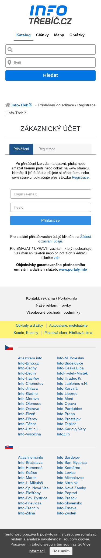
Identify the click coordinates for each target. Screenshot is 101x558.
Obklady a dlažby (29, 325)
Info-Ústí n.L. (29, 429)
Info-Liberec (67, 393)
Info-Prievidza (29, 503)
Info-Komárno (68, 467)
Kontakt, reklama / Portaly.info (51, 298)
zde (57, 258)
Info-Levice (66, 472)
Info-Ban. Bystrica (72, 462)
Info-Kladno (28, 393)
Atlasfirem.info (30, 358)
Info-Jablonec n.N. (72, 383)
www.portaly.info (73, 269)
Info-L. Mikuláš (30, 483)
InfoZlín (63, 434)
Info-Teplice (66, 424)
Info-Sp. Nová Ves (33, 488)
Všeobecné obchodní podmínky (53, 312)
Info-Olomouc (29, 403)
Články (42, 35)
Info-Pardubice (69, 408)
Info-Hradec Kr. (69, 378)
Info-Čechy (27, 368)
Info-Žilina (26, 513)
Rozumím (61, 551)
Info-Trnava (66, 508)
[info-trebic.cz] (50, 14)
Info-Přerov (27, 419)
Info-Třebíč (22, 105)
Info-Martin (27, 477)
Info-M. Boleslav (70, 358)
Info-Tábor (27, 424)
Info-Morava (28, 398)
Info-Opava (66, 403)
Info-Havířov (28, 378)
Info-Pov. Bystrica (32, 498)
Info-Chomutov (30, 383)
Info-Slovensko (69, 503)
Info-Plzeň (26, 414)
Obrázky (77, 35)
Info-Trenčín (28, 508)
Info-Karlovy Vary (71, 429)
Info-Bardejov (68, 457)
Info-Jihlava (28, 388)
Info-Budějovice (70, 363)
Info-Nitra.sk (67, 483)
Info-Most (65, 398)
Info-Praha (66, 414)
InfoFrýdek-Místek (72, 373)
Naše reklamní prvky (53, 305)
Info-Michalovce (70, 477)
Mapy (59, 35)
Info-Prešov (66, 498)
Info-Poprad (67, 493)
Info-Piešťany (29, 493)
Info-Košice (27, 472)
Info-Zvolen (66, 513)
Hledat (50, 75)
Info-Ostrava (28, 408)
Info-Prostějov (69, 419)
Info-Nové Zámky (71, 488)
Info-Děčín (27, 373)
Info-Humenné (30, 467)
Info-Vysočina (29, 434)
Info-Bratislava (30, 462)
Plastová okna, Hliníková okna (68, 333)
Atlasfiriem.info (30, 457)
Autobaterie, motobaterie (68, 325)
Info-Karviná (67, 388)
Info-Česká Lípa (70, 368)
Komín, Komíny (26, 333)
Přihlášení (21, 149)
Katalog (23, 35)
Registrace (47, 149)
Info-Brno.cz (28, 363)
